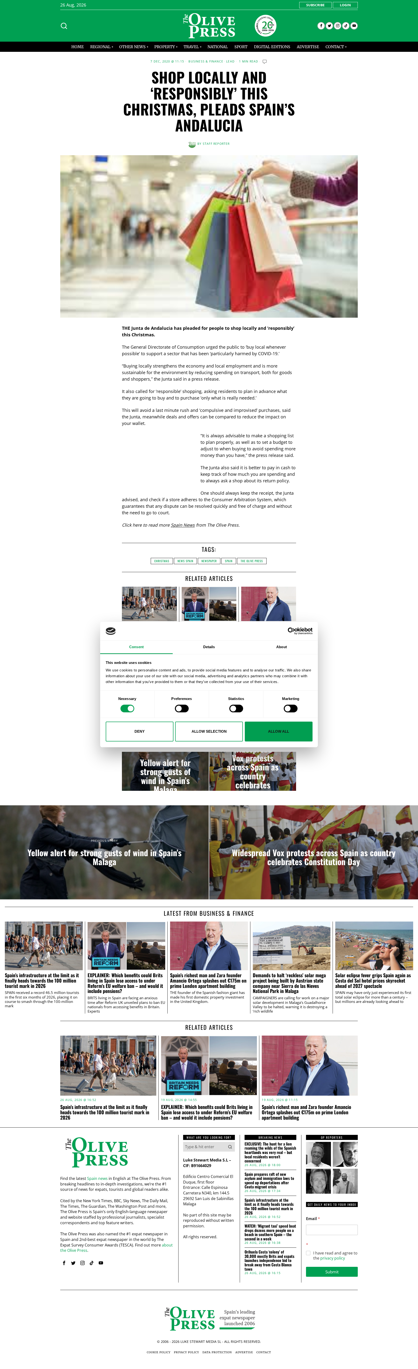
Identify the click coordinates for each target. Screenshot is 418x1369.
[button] (230, 1147)
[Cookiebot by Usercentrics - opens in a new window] (291, 631)
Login (345, 5)
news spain (185, 561)
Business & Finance (205, 61)
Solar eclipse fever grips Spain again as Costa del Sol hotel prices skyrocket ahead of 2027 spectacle (373, 980)
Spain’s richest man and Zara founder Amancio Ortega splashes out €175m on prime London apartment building (208, 980)
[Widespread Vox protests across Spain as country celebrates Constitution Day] (252, 771)
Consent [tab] (136, 647)
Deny (139, 731)
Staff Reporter (216, 144)
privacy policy (332, 1258)
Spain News (183, 525)
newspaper (209, 561)
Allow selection (209, 731)
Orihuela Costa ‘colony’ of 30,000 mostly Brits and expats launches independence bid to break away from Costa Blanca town (269, 1260)
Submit (332, 1272)
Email (313, 1218)
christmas (161, 561)
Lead (230, 61)
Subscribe (315, 5)
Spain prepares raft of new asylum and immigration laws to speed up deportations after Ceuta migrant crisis (269, 1180)
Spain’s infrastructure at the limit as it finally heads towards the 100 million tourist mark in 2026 (42, 980)
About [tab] (281, 647)
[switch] (182, 708)
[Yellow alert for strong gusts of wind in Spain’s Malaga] (165, 771)
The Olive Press (252, 561)
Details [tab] (209, 647)
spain (228, 561)
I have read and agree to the (335, 1256)
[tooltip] (321, 26)
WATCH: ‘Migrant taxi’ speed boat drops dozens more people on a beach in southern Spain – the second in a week (270, 1232)
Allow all (278, 731)
